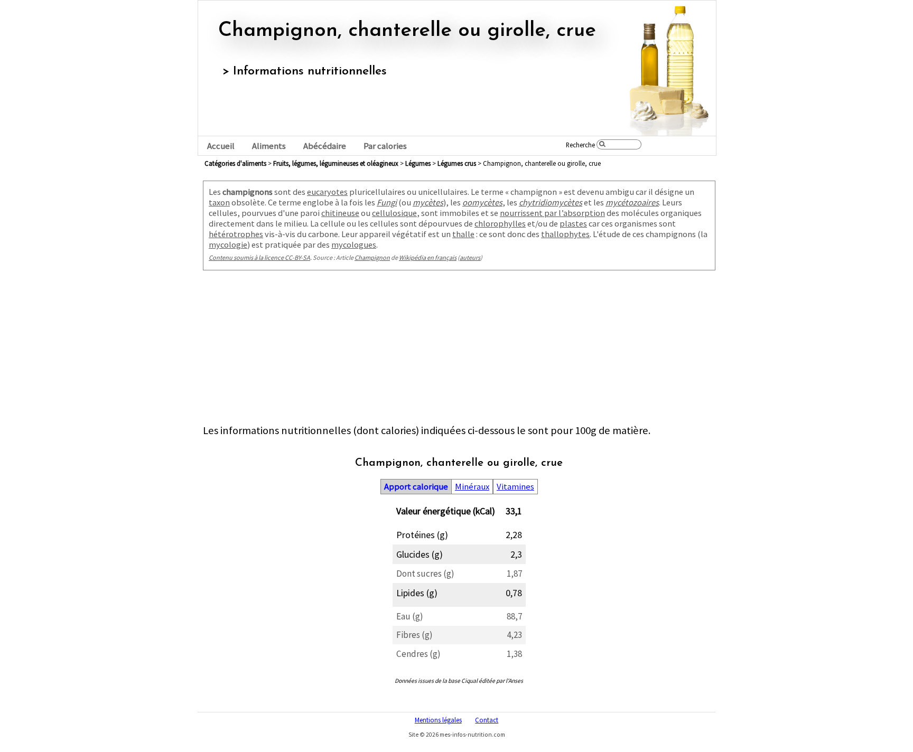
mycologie (228, 244)
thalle (463, 234)
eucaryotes (327, 191)
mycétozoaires (632, 202)
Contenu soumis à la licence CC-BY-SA (259, 257)
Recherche (580, 144)
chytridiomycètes (550, 202)
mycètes (428, 202)
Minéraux (472, 486)
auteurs (470, 257)
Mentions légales (438, 720)
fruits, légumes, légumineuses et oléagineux (335, 163)
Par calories (385, 146)
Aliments (269, 146)
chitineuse (340, 213)
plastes (573, 223)
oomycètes (482, 202)
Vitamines (515, 486)
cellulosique (394, 213)
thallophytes (565, 234)
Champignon (372, 257)
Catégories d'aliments (235, 163)
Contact (486, 720)
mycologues (353, 244)
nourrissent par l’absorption (552, 213)
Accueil (221, 146)
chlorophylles (500, 223)
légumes (418, 163)
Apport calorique (416, 486)
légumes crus (456, 163)
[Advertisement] (459, 350)
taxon (219, 202)
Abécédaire (324, 146)
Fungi (387, 202)
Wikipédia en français (427, 257)
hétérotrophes (236, 234)
